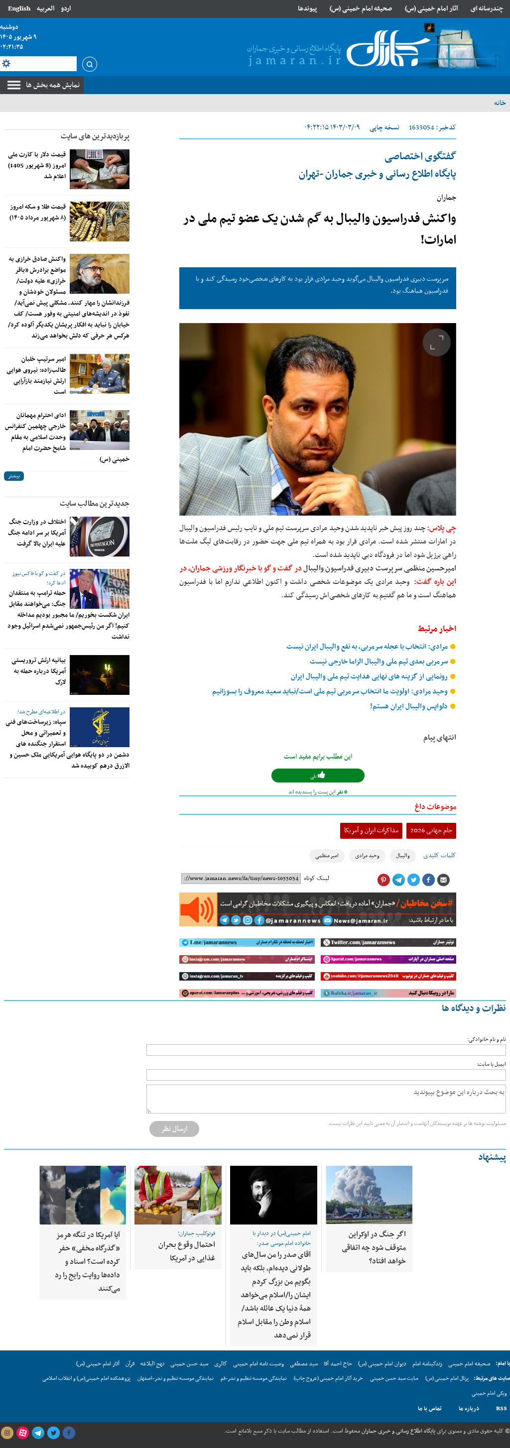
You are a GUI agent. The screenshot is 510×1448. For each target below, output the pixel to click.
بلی (314, 776)
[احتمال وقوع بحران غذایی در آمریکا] (178, 1195)
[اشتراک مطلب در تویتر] (413, 880)
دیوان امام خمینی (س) (382, 1364)
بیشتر (14, 476)
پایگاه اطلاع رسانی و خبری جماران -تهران (377, 165)
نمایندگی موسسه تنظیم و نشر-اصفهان (175, 1378)
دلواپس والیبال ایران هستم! (409, 706)
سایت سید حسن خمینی (394, 1378)
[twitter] (53, 1433)
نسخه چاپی (384, 127)
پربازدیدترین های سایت (95, 136)
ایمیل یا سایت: (491, 1064)
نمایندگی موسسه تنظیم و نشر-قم (254, 1378)
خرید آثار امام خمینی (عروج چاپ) (328, 1378)
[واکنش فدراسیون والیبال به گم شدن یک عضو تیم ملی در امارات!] (317, 419)
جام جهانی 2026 (431, 830)
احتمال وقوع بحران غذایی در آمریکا (186, 1251)
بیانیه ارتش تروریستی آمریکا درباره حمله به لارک (38, 671)
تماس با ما (430, 1409)
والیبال (403, 856)
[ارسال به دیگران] (443, 880)
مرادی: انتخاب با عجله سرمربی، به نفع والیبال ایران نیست (367, 647)
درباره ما (469, 1409)
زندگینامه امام (427, 1364)
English (19, 8)
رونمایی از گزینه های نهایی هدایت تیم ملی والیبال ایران (370, 676)
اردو (66, 8)
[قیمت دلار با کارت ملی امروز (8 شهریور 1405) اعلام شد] (99, 169)
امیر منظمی (327, 856)
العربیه (45, 8)
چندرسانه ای (487, 8)
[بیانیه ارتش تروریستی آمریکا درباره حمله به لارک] (99, 675)
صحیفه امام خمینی (469, 1364)
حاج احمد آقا (338, 1364)
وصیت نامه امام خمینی (258, 1364)
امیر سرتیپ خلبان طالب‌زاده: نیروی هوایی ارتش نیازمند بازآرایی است (36, 376)
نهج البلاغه (152, 1364)
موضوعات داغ (435, 806)
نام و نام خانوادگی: (486, 1039)
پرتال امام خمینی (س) (447, 1378)
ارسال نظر (174, 1128)
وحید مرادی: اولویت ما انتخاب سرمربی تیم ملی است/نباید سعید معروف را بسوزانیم (330, 691)
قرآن (130, 1364)
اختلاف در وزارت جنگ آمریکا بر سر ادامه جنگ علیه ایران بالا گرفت (37, 533)
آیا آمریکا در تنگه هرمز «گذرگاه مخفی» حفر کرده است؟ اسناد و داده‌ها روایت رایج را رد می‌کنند (87, 1261)
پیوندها (307, 8)
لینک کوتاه (316, 878)
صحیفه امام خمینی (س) (361, 8)
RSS (501, 1409)
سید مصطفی (304, 1364)
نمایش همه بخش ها (53, 85)
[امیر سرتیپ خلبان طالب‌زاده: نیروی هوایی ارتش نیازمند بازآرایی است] (99, 374)
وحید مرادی (367, 856)
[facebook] (69, 1433)
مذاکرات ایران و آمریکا (371, 830)
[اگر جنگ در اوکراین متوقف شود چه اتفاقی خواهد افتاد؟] (369, 1195)
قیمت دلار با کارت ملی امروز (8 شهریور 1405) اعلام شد (37, 165)
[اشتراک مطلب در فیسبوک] (428, 880)
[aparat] (22, 1433)
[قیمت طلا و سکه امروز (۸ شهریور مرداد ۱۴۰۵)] (99, 221)
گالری (220, 1364)
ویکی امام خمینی (489, 1393)
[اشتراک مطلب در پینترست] (383, 880)
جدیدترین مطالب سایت (94, 503)
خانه (500, 103)
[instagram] (7, 1433)
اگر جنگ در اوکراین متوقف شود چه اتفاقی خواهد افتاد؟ (374, 1248)
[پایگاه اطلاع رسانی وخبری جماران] (336, 49)
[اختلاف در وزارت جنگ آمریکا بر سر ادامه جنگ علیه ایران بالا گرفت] (99, 537)
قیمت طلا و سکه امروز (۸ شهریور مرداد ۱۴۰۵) (37, 212)
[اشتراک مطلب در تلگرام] (398, 880)
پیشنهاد (492, 1157)
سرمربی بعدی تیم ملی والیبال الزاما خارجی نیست (379, 662)
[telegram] (38, 1433)
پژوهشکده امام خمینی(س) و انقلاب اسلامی (86, 1378)
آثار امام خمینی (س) (431, 8)
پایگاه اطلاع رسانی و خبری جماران (397, 1431)
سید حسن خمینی (189, 1364)
